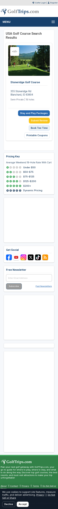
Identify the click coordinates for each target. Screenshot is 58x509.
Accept (23, 504)
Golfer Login (40, 3)
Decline (8, 504)
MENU (6, 22)
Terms (36, 486)
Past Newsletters (44, 286)
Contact (14, 486)
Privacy (25, 486)
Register (54, 3)
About (4, 486)
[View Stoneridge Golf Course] (29, 91)
